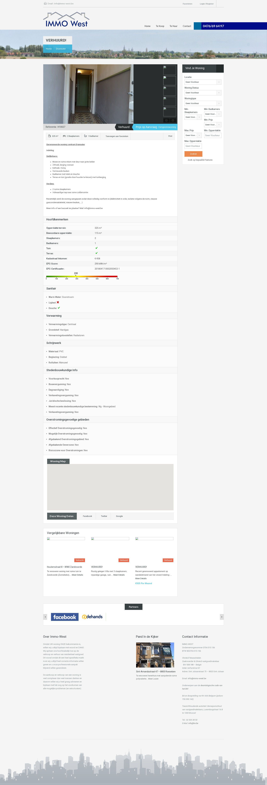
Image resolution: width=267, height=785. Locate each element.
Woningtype (190, 98)
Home (147, 26)
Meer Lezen (153, 679)
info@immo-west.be (64, 3)
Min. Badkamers (212, 109)
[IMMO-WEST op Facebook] (64, 616)
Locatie (188, 77)
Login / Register (207, 4)
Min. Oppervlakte (212, 130)
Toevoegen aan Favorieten (116, 136)
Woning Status (191, 88)
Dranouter (61, 48)
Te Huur (174, 26)
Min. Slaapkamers (190, 110)
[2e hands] (92, 616)
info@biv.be (193, 723)
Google (119, 516)
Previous (46, 94)
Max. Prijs (189, 130)
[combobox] (202, 82)
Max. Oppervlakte (192, 141)
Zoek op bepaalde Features (199, 160)
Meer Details (77, 575)
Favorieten (188, 4)
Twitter (104, 516)
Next (159, 94)
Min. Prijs (208, 120)
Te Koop (160, 26)
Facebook (87, 516)
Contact (187, 26)
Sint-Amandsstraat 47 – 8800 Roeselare (156, 671)
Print (170, 136)
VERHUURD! (97, 567)
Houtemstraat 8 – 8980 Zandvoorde (64, 567)
